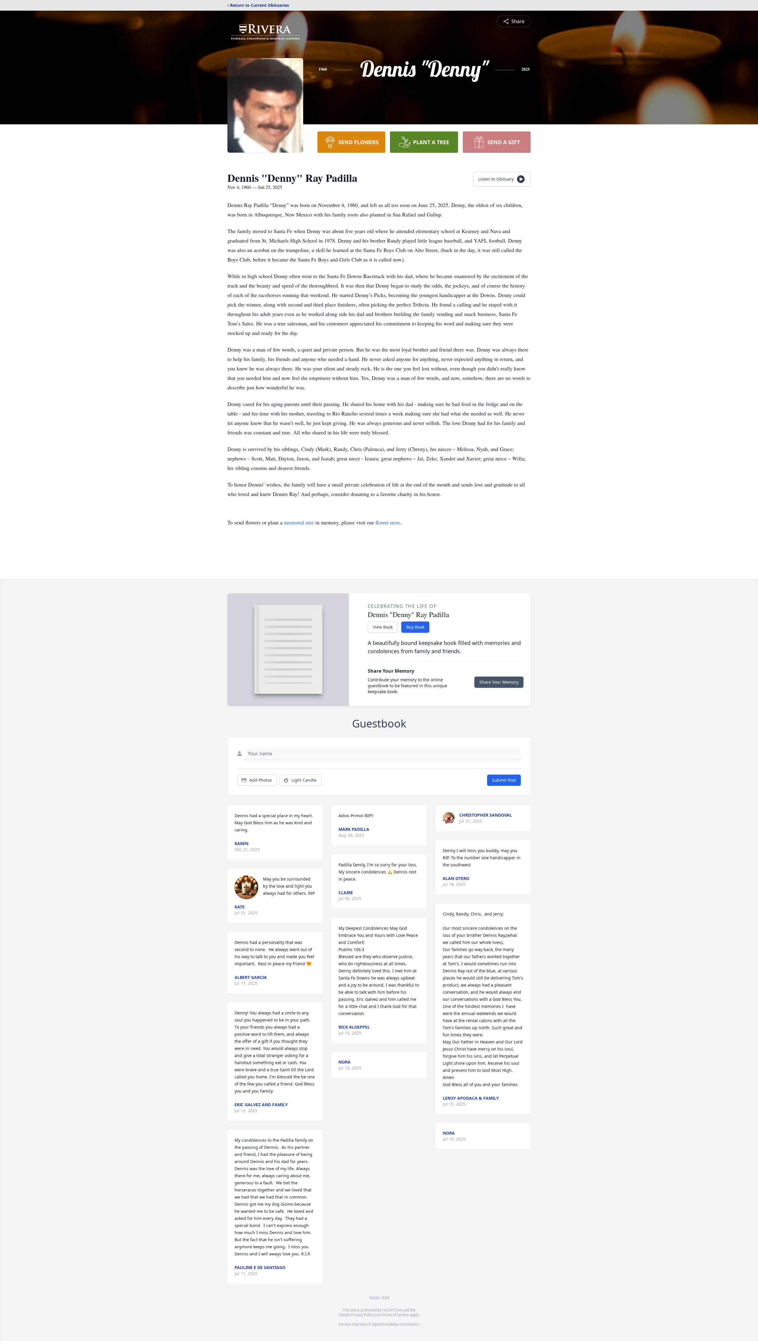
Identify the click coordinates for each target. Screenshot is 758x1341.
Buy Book (415, 627)
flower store (387, 522)
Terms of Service (395, 1314)
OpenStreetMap (385, 1324)
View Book (383, 627)
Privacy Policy (362, 1314)
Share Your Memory (498, 682)
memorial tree (299, 522)
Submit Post (504, 780)
